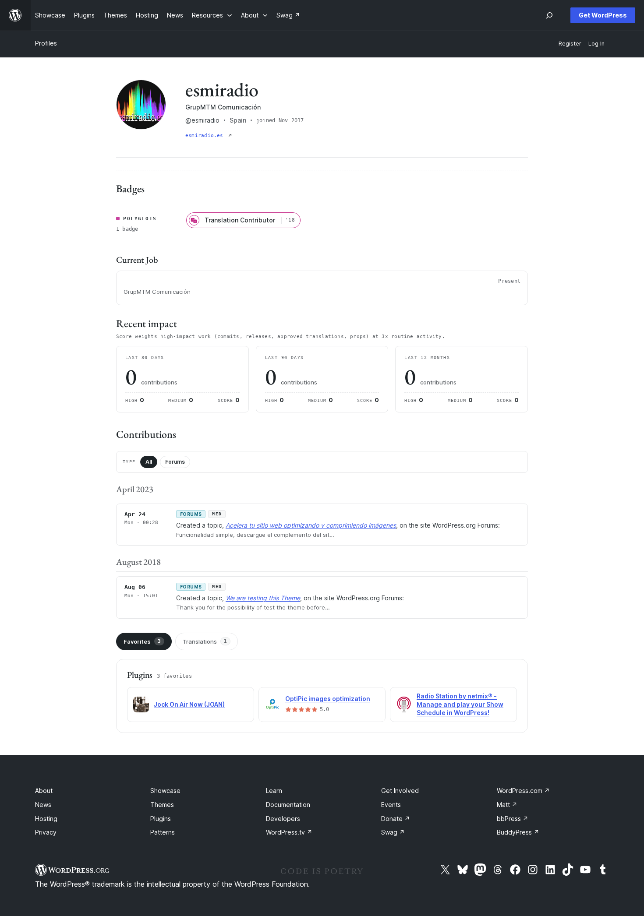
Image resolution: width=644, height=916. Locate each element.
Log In (596, 43)
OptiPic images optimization (327, 698)
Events (391, 804)
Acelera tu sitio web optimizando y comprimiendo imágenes (311, 525)
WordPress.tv (289, 832)
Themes (162, 804)
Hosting (46, 818)
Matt (507, 804)
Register (570, 43)
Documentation (288, 804)
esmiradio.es (205, 135)
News (43, 804)
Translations (205, 641)
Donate (395, 818)
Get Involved (400, 790)
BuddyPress (518, 832)
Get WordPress (603, 15)
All (148, 461)
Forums (175, 461)
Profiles (46, 43)
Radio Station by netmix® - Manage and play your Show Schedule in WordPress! (460, 704)
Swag (393, 832)
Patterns (162, 832)
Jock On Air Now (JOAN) (189, 704)
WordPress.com (523, 790)
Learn (274, 790)
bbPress (512, 818)
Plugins (160, 818)
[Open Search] (549, 15)
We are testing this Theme (263, 598)
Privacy (46, 832)
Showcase (165, 790)
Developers (283, 818)
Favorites (142, 641)
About (44, 790)
